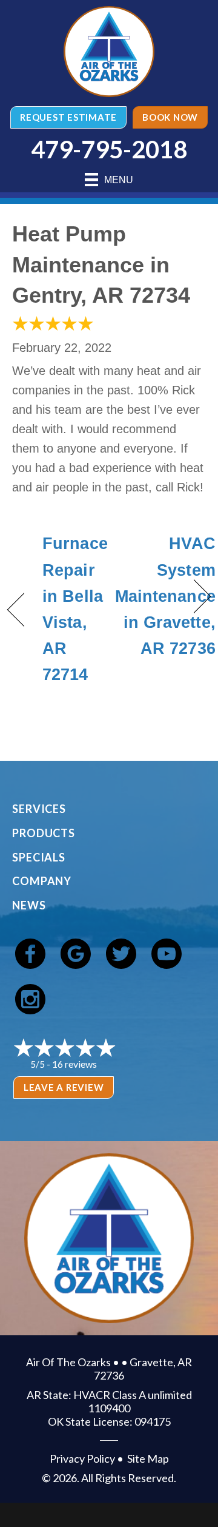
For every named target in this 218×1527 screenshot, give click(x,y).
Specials (38, 857)
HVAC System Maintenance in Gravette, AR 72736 (165, 596)
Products (43, 833)
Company (41, 881)
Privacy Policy (82, 1458)
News (29, 905)
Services (39, 808)
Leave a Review (64, 1087)
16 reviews (74, 1064)
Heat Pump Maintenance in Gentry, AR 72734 (101, 264)
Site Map (148, 1458)
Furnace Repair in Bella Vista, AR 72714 (75, 609)
